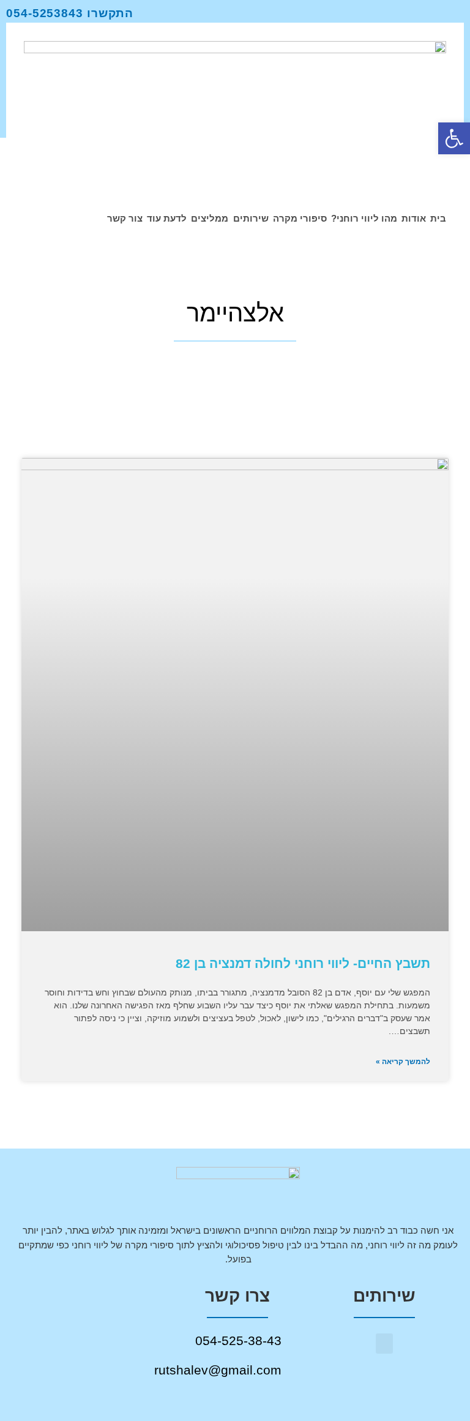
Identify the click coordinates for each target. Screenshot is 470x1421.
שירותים (251, 218)
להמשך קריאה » (403, 1061)
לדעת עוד (167, 218)
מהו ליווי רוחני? (364, 218)
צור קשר (125, 218)
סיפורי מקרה (300, 218)
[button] (384, 1343)
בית (438, 218)
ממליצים (209, 218)
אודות (413, 218)
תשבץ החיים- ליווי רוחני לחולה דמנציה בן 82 (303, 963)
